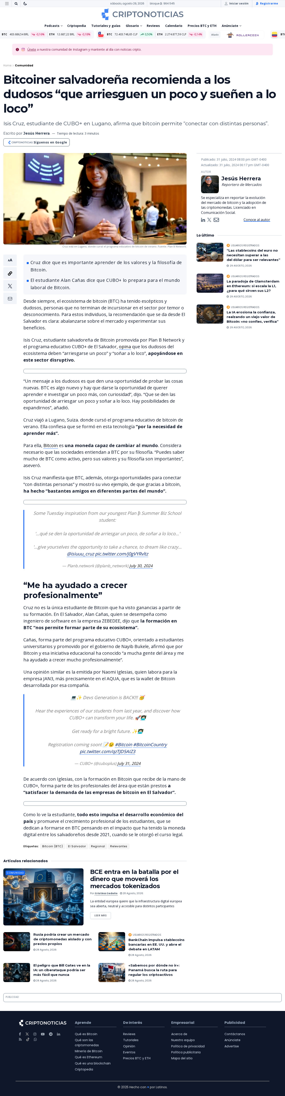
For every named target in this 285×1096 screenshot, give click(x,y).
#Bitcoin (123, 745)
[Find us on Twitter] (27, 1034)
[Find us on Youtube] (43, 1034)
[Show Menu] (6, 3)
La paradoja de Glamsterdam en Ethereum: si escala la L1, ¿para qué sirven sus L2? (253, 286)
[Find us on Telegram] (51, 1034)
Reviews (153, 26)
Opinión (129, 1046)
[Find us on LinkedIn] (58, 1034)
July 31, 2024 (128, 763)
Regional (98, 846)
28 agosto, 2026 (132, 893)
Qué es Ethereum (88, 1057)
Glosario (132, 26)
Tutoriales (130, 1040)
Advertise (231, 1046)
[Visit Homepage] (142, 14)
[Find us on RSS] (20, 1039)
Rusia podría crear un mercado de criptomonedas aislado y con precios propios (62, 939)
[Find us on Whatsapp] (35, 1039)
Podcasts (52, 26)
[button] (10, 279)
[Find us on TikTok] (27, 1039)
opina (125, 347)
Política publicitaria (186, 1052)
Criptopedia (76, 26)
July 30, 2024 (141, 565)
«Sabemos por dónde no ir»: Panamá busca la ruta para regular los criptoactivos (153, 970)
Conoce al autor (257, 219)
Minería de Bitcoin (88, 1051)
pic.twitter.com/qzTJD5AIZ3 (107, 751)
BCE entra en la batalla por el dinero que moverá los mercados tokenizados (134, 879)
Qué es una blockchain (93, 1063)
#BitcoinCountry (150, 745)
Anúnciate (230, 26)
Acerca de (179, 1034)
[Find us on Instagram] (35, 1034)
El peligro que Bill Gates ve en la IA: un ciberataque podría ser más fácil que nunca (61, 970)
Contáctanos (234, 1034)
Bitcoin (50, 445)
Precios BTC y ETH (202, 26)
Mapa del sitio (182, 1058)
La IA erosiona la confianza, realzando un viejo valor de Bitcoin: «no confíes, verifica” (253, 317)
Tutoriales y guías (105, 26)
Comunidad (24, 65)
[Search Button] (16, 3)
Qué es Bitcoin (86, 1034)
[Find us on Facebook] (20, 1034)
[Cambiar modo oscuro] (25, 3)
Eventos (129, 1052)
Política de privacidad (188, 1046)
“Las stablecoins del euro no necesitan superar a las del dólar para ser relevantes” (253, 255)
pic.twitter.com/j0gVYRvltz (121, 554)
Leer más (102, 914)
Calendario (173, 26)
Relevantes (118, 846)
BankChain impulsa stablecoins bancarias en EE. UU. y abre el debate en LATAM (156, 944)
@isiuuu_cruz (80, 554)
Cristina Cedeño (106, 893)
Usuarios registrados (147, 935)
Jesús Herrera (36, 133)
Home (7, 65)
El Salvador (77, 846)
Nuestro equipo (183, 1040)
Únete (31, 49)
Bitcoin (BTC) (52, 846)
